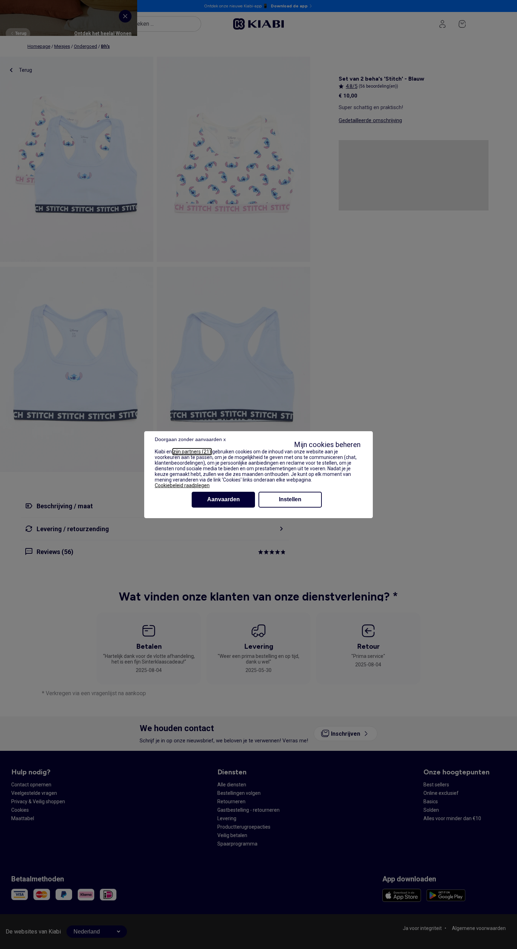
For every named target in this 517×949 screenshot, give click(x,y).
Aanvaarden (223, 499)
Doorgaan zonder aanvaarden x (190, 439)
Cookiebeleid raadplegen (182, 485)
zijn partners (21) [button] (192, 451)
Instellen (290, 499)
